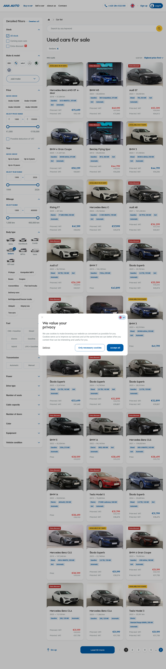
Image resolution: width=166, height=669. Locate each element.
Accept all (115, 347)
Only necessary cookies (89, 347)
